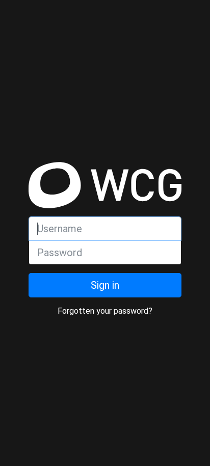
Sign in (105, 285)
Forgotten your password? (105, 311)
